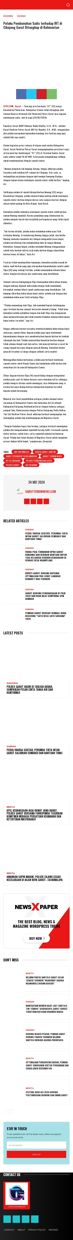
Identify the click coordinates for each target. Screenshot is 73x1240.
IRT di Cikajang (13, 460)
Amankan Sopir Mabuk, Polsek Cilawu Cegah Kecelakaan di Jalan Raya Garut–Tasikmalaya (35, 878)
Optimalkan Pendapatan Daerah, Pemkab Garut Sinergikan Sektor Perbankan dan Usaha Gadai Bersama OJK (47, 1065)
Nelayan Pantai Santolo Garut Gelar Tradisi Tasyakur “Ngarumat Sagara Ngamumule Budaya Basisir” (45, 980)
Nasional (12, 683)
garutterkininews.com (40, 491)
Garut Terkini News (52, 456)
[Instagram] (33, 501)
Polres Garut (13, 465)
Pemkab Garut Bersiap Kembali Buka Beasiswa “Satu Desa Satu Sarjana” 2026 (45, 616)
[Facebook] (21, 94)
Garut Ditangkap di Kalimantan (21, 456)
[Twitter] (31, 94)
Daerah (21, 16)
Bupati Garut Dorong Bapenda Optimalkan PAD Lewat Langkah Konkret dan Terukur (42, 576)
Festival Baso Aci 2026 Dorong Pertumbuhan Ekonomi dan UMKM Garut (47, 1093)
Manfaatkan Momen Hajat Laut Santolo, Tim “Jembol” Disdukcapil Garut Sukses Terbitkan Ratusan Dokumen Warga (47, 1008)
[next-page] (11, 1111)
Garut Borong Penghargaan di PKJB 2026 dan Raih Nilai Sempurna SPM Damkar (45, 596)
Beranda (8, 16)
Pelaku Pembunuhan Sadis (39, 460)
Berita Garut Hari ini (45, 451)
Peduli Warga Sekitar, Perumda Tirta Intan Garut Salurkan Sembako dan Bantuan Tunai (46, 536)
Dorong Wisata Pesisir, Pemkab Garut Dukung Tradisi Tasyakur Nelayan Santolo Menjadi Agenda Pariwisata (45, 1037)
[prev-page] (5, 1111)
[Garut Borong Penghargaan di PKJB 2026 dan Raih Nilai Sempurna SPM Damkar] (13, 595)
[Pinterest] (41, 94)
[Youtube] (46, 501)
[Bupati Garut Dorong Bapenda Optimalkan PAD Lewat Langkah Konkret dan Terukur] (13, 575)
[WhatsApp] (52, 94)
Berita (11, 807)
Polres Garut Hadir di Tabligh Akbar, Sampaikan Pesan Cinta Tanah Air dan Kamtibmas (30, 690)
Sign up (36, 1154)
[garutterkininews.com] (21, 491)
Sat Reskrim (31, 465)
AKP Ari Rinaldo (21, 451)
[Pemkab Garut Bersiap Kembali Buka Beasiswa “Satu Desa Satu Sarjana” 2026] (13, 614)
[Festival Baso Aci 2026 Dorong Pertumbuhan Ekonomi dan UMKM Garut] (13, 1092)
